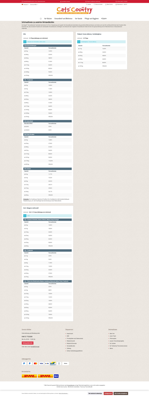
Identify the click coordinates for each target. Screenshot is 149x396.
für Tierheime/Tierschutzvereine (118, 346)
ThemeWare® (88, 386)
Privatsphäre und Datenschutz (75, 338)
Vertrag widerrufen (27, 343)
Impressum (70, 333)
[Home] (42, 18)
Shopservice (69, 329)
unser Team (113, 336)
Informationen (112, 329)
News (111, 348)
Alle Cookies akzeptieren (121, 393)
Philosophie (113, 338)
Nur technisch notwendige (95, 393)
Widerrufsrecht (71, 341)
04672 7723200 (27, 337)
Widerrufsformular (72, 343)
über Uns (112, 333)
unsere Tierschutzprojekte (117, 341)
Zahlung (69, 348)
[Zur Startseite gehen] (74, 10)
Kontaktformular (35, 346)
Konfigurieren (108, 393)
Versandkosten (71, 346)
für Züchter (113, 343)
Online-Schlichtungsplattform (74, 351)
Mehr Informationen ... (63, 393)
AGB (68, 336)
